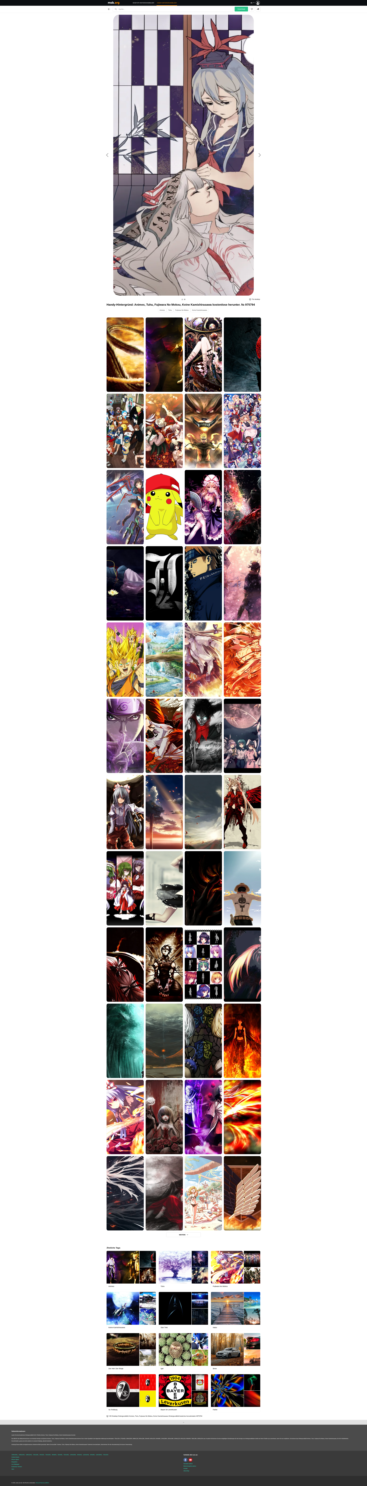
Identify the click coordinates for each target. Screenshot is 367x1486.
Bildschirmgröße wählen (190, 1466)
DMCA (47, 1483)
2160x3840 (99, 1454)
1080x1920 (14, 1454)
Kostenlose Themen (16, 1466)
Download (241, 9)
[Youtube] (191, 1461)
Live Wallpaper (15, 1464)
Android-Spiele (15, 1457)
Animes (162, 310)
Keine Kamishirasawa (199, 310)
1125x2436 (86, 1454)
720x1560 (66, 1454)
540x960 (92, 1454)
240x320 (41, 1454)
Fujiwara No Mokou (182, 310)
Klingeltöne (14, 1462)
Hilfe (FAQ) (186, 1471)
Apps (12, 1469)
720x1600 (48, 1454)
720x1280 (35, 1454)
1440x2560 (73, 1454)
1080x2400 (22, 1454)
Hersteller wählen (188, 1463)
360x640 (79, 1454)
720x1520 (105, 1454)
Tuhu (170, 310)
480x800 (54, 1454)
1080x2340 (29, 1454)
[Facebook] (186, 1461)
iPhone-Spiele (15, 1459)
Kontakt (185, 1468)
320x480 (60, 1454)
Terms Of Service (40, 1483)
